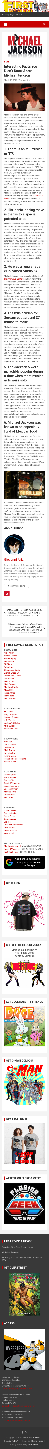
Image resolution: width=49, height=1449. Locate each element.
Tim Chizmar (10, 698)
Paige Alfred (9, 693)
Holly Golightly (10, 714)
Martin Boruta (10, 792)
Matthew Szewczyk (12, 846)
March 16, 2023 (10, 80)
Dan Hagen (9, 678)
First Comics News (31, 1437)
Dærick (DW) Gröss (12, 676)
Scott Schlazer (10, 830)
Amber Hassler (10, 656)
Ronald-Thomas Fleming (15, 759)
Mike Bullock (9, 726)
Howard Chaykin (11, 717)
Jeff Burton (9, 747)
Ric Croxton (9, 827)
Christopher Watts (12, 670)
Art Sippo (8, 741)
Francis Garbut (10, 813)
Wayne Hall (9, 833)
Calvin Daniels (10, 810)
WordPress (33, 1444)
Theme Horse (37, 1441)
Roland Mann (10, 756)
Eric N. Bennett (10, 777)
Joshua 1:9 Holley (12, 723)
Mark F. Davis (10, 681)
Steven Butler (10, 761)
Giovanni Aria (24, 80)
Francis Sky (9, 780)
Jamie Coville (10, 744)
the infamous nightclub (14, 279)
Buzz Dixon (9, 711)
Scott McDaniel (11, 728)
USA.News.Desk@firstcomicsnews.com (17, 1389)
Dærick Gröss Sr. (11, 673)
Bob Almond (9, 667)
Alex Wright (9, 653)
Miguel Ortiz (9, 690)
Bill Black (8, 664)
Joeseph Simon (11, 789)
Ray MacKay (9, 753)
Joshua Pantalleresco (14, 825)
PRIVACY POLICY (11, 1441)
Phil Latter (8, 797)
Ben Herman (9, 661)
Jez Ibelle (8, 822)
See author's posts (16, 586)
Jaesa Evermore (11, 786)
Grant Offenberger (12, 783)
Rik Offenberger (11, 852)
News (6, 62)
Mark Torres (9, 750)
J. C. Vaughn (9, 720)
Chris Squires (10, 774)
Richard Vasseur (11, 849)
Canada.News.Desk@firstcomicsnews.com (18, 1406)
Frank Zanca (9, 816)
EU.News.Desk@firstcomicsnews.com (16, 1420)
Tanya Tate (9, 696)
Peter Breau (9, 794)
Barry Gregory (10, 658)
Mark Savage (10, 684)
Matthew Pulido (11, 687)
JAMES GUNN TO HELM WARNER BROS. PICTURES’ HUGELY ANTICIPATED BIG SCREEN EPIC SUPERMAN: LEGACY (24, 613)
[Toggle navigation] (5, 24)
